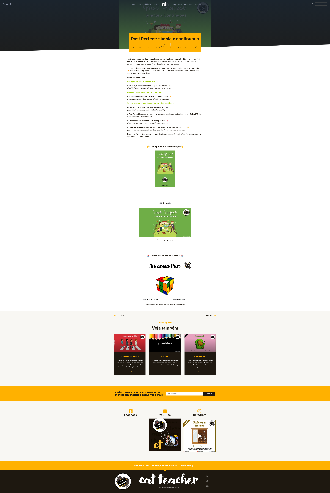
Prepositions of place (130, 356)
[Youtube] (207, 486)
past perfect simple (191, 47)
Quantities (165, 356)
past (147, 47)
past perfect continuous (163, 47)
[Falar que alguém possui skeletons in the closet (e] (199, 436)
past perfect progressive (178, 47)
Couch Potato (200, 356)
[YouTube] (7, 4)
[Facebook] (10, 4)
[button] (312, 4)
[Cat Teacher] (164, 4)
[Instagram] (4, 4)
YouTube (165, 415)
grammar (142, 47)
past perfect (152, 47)
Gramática (165, 44)
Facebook (130, 415)
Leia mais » (129, 372)
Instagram (199, 415)
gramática (136, 47)
